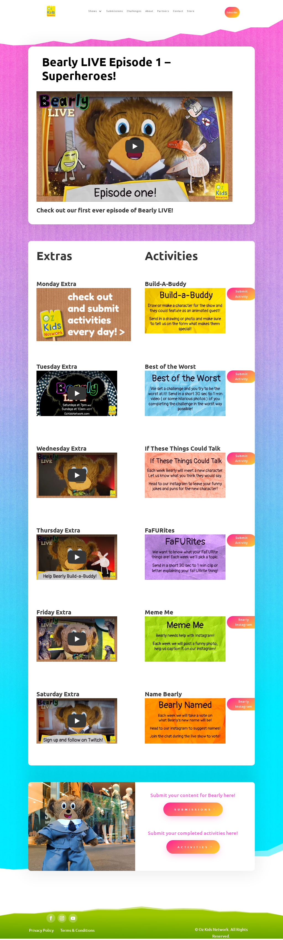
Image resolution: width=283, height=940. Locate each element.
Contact (178, 10)
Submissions (114, 10)
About (149, 10)
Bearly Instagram (243, 622)
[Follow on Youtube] (73, 918)
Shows (92, 10)
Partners (163, 10)
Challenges (134, 10)
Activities (193, 847)
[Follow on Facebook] (50, 918)
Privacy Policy (41, 930)
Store (191, 10)
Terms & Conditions (77, 930)
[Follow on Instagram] (61, 918)
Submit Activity (241, 293)
